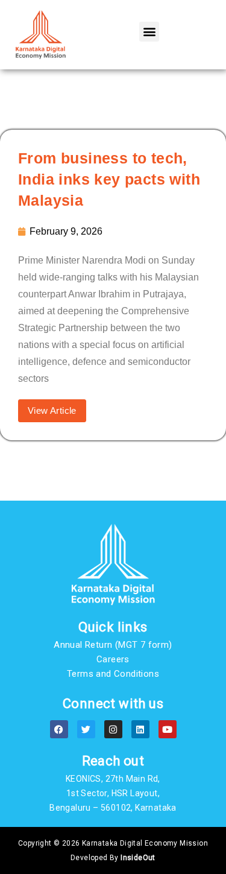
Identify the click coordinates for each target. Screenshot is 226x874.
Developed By (113, 857)
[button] (149, 32)
